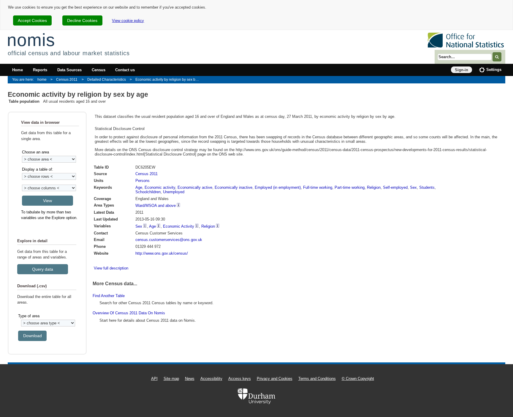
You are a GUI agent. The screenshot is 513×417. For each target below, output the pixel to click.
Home (17, 70)
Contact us (125, 70)
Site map (171, 378)
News (189, 378)
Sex (413, 187)
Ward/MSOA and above (155, 205)
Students (427, 187)
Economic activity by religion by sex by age (169, 79)
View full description (111, 268)
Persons (142, 180)
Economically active (195, 187)
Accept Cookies (32, 20)
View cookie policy (128, 20)
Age (138, 187)
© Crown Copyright (358, 378)
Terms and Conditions (317, 378)
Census (98, 70)
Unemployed (173, 192)
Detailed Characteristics (106, 79)
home (42, 79)
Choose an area (35, 152)
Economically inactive (233, 187)
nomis (31, 40)
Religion (374, 187)
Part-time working (350, 187)
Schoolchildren (148, 192)
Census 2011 (66, 79)
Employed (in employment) (278, 187)
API (154, 378)
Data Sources (69, 70)
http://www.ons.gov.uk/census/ (161, 253)
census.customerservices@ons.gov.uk (168, 239)
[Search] (497, 56)
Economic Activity (178, 226)
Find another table (109, 296)
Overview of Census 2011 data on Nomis (129, 313)
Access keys (239, 378)
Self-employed (395, 187)
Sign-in (461, 70)
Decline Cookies (82, 20)
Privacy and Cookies (274, 378)
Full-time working (317, 187)
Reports (40, 70)
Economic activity (160, 187)
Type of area (28, 316)
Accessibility (211, 378)
